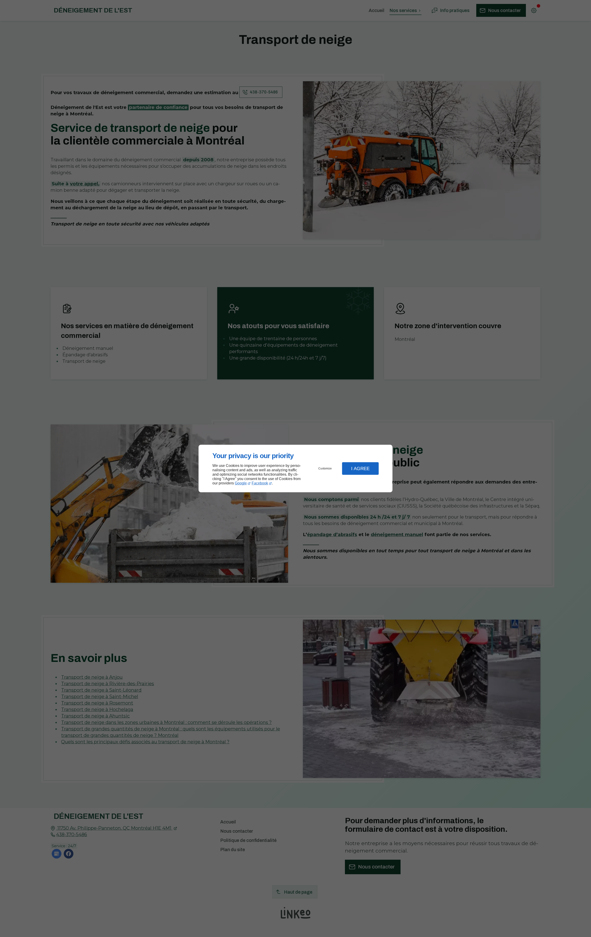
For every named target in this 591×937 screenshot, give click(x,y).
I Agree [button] (360, 468)
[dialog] (295, 469)
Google (241, 483)
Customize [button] (325, 468)
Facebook (260, 483)
